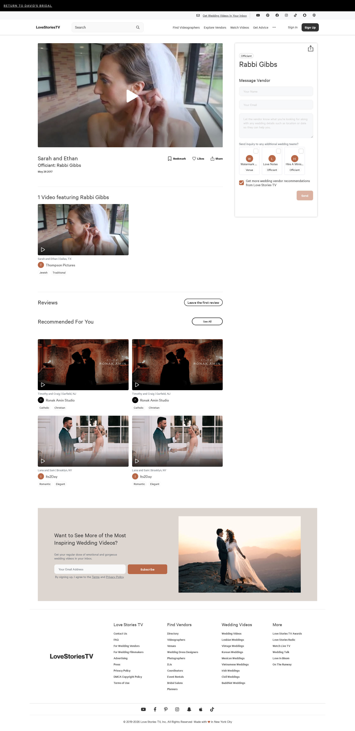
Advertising (121, 658)
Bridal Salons (175, 683)
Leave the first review (203, 302)
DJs (169, 664)
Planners (172, 689)
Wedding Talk (281, 652)
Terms (96, 577)
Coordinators (175, 670)
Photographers (176, 658)
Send (304, 195)
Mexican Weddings (233, 658)
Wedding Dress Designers (182, 652)
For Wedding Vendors (126, 646)
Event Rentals (175, 677)
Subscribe (147, 569)
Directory (173, 633)
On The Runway (282, 664)
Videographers (176, 640)
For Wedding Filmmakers (128, 652)
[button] (130, 95)
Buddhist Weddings (233, 683)
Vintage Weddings (233, 646)
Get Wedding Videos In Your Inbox (225, 15)
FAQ (116, 640)
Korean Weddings (232, 652)
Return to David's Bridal (28, 5)
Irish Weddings (231, 670)
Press (117, 664)
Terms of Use (121, 683)
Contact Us (120, 633)
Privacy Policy (114, 577)
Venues (171, 646)
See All (207, 321)
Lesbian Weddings (233, 640)
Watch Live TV (281, 646)
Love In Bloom (281, 658)
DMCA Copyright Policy (128, 677)
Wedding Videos (231, 633)
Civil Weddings (231, 677)
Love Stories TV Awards (287, 633)
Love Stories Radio (284, 640)
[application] (130, 95)
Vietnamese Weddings (235, 664)
